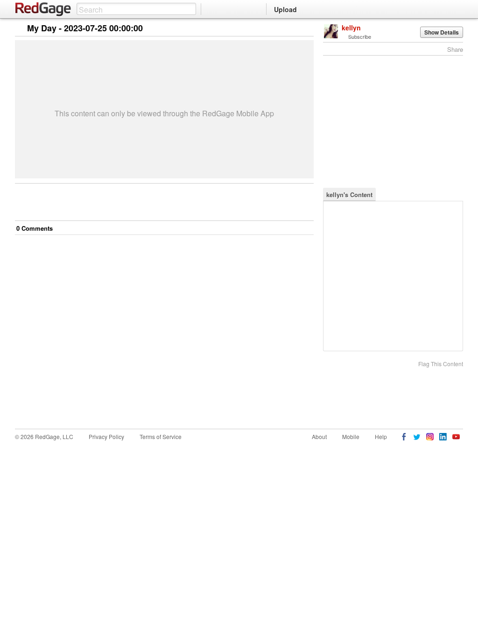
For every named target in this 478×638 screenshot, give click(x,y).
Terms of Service (161, 436)
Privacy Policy (106, 436)
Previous (306, 29)
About (319, 436)
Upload (285, 9)
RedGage (43, 9)
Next (293, 29)
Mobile (350, 436)
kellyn (351, 27)
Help (381, 436)
